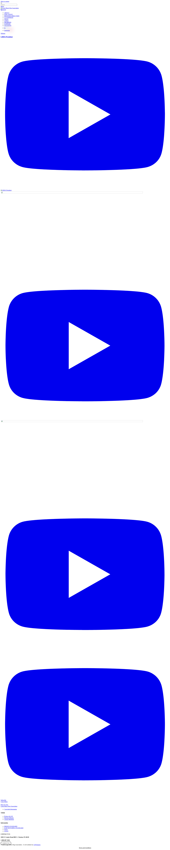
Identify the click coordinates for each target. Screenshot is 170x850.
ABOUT (6, 13)
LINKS (6, 20)
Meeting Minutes (9, 818)
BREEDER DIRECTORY (11, 16)
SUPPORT (7, 24)
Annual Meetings (9, 819)
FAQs (6, 829)
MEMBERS (7, 22)
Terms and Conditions (85, 847)
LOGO (6, 831)
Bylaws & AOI (8, 816)
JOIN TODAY (8, 14)
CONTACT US (5, 843)
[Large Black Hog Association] (10, 8)
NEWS (6, 19)
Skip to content (5, 1)
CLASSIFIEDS (8, 17)
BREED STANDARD (10, 826)
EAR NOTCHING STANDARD (13, 828)
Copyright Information (10, 809)
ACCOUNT (7, 25)
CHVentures (37, 844)
